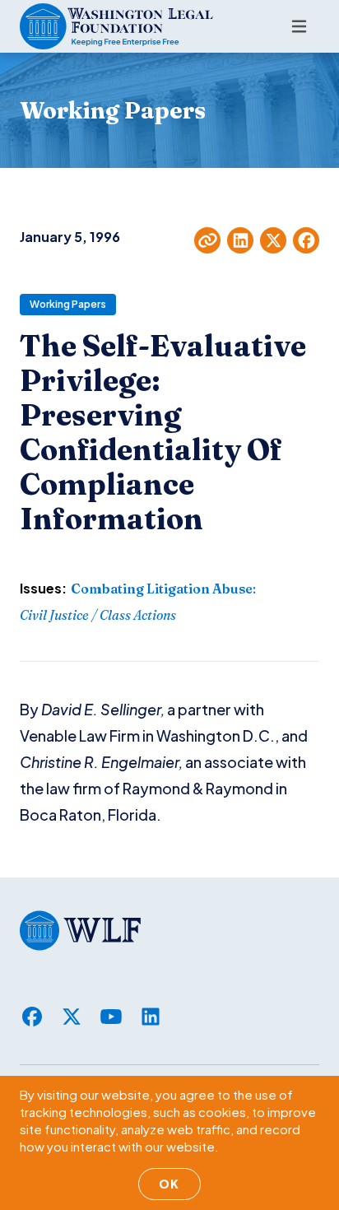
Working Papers (68, 304)
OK (169, 1183)
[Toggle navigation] (299, 26)
